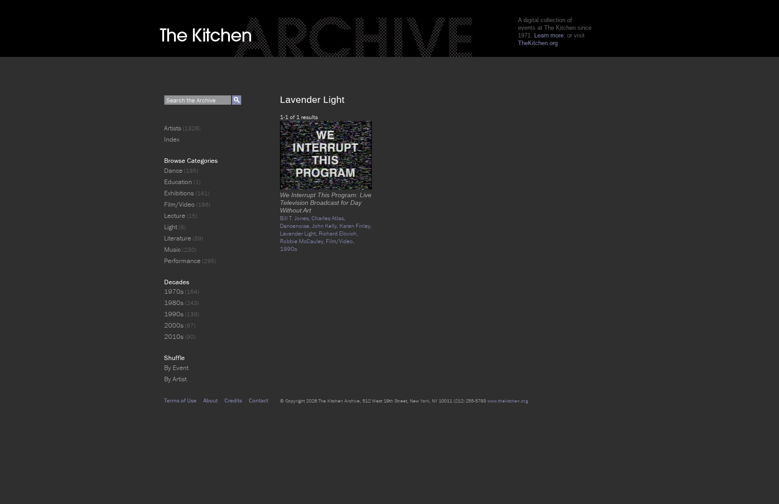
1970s (173, 291)
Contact (258, 400)
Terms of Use (180, 400)
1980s (173, 302)
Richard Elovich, (338, 233)
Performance (182, 260)
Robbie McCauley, (303, 241)
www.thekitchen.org (507, 401)
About (210, 400)
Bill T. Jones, (296, 218)
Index (171, 139)
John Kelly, (325, 226)
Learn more (549, 35)
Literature (177, 238)
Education (178, 181)
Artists (172, 128)
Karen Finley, (355, 226)
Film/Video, (340, 241)
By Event (176, 367)
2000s (173, 325)
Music (172, 249)
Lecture (174, 215)
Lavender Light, (299, 233)
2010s (173, 336)
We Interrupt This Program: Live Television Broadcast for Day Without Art (325, 202)
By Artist (175, 379)
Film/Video (179, 204)
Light (170, 226)
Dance (173, 170)
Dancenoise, (296, 226)
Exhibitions (179, 193)
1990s (288, 249)
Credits (233, 400)
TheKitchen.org (538, 43)
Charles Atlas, (328, 218)
